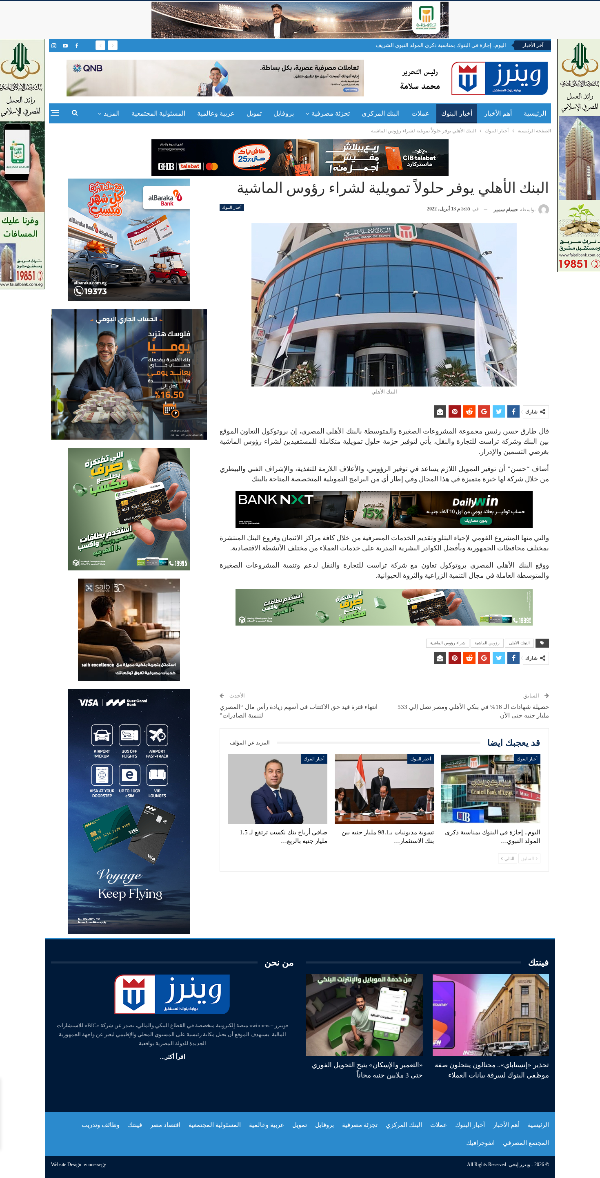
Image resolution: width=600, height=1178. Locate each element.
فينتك (135, 1125)
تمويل (254, 113)
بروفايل (283, 113)
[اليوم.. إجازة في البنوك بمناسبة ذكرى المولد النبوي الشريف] (490, 789)
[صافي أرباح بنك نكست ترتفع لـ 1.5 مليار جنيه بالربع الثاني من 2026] (277, 789)
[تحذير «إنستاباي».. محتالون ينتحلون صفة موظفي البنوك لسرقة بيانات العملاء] (491, 1015)
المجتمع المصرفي (526, 1143)
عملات (420, 113)
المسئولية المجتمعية (158, 113)
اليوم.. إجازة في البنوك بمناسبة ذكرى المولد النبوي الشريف (441, 45)
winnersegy (95, 1164)
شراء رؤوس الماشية (447, 643)
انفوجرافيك (480, 1143)
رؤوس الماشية (487, 643)
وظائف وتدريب (101, 1125)
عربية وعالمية (216, 113)
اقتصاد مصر (165, 1125)
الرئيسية (535, 113)
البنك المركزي (381, 113)
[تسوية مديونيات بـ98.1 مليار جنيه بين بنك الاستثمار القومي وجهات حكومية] (384, 789)
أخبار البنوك (456, 113)
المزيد (112, 113)
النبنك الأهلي (519, 643)
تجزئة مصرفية (330, 113)
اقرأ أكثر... (172, 1057)
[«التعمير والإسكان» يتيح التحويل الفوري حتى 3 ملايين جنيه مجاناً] (364, 1015)
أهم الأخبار (498, 113)
